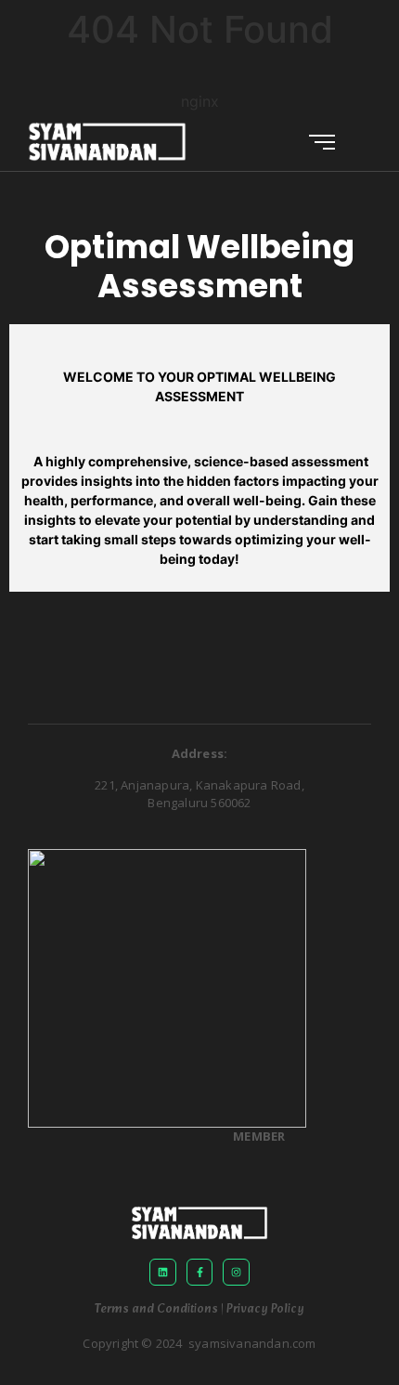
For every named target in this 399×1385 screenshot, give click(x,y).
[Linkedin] (162, 1272)
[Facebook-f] (200, 1272)
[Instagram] (236, 1272)
